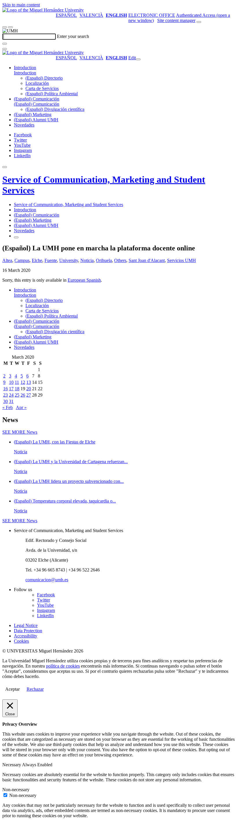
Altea (7, 260)
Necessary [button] (12, 764)
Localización (37, 83)
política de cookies (63, 665)
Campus (21, 260)
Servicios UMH (181, 260)
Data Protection (28, 630)
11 (17, 382)
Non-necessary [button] (15, 789)
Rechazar (35, 689)
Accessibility (25, 635)
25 (17, 395)
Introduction (25, 67)
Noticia (87, 260)
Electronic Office (151, 15)
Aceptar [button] (12, 689)
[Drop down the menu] (10, 27)
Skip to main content (21, 4)
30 (5, 401)
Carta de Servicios (42, 88)
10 (11, 382)
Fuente (51, 260)
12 (23, 382)
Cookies (21, 641)
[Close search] (4, 49)
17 (11, 388)
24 (11, 395)
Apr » (21, 407)
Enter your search (73, 36)
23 (5, 395)
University (68, 260)
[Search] (4, 44)
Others (120, 260)
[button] (25, 72)
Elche (37, 260)
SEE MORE (19, 432)
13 (28, 382)
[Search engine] (199, 22)
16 (5, 388)
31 (11, 401)
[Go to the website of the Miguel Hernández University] (43, 10)
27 (28, 395)
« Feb (7, 407)
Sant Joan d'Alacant (147, 260)
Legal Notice (26, 625)
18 (17, 388)
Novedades (24, 124)
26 (23, 395)
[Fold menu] (138, 59)
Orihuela (104, 260)
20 (28, 388)
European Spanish (84, 280)
